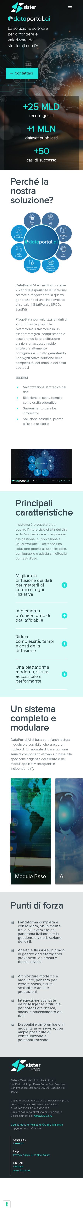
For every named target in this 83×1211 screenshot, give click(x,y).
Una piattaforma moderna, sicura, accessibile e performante (32, 674)
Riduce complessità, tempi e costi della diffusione (35, 644)
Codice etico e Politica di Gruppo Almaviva (37, 1124)
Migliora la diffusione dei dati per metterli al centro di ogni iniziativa (34, 585)
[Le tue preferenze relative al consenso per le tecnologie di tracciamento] (6, 1204)
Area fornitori (21, 1170)
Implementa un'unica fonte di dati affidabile (33, 616)
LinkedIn (18, 1143)
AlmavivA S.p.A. (43, 1116)
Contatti (18, 1166)
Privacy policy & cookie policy (31, 1155)
